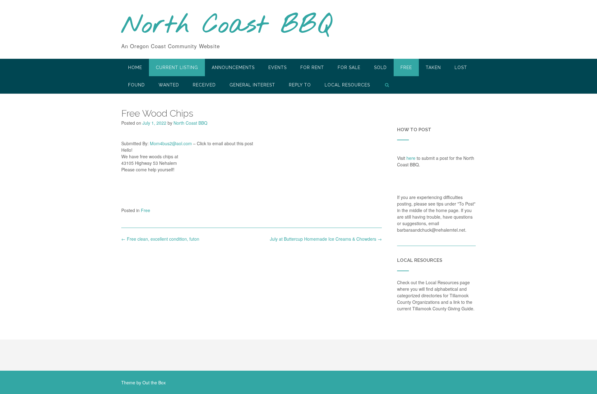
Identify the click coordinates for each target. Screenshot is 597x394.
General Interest (252, 84)
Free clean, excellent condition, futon (160, 239)
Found (136, 84)
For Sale (349, 67)
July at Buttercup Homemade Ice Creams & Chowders (326, 239)
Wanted (169, 84)
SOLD (380, 67)
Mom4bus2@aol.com (171, 143)
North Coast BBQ (226, 26)
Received (204, 84)
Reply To (300, 84)
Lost (461, 67)
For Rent (312, 67)
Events (277, 67)
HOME (135, 67)
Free (406, 67)
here (410, 158)
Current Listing (177, 67)
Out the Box (154, 382)
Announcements (233, 67)
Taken (433, 67)
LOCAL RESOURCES (347, 84)
